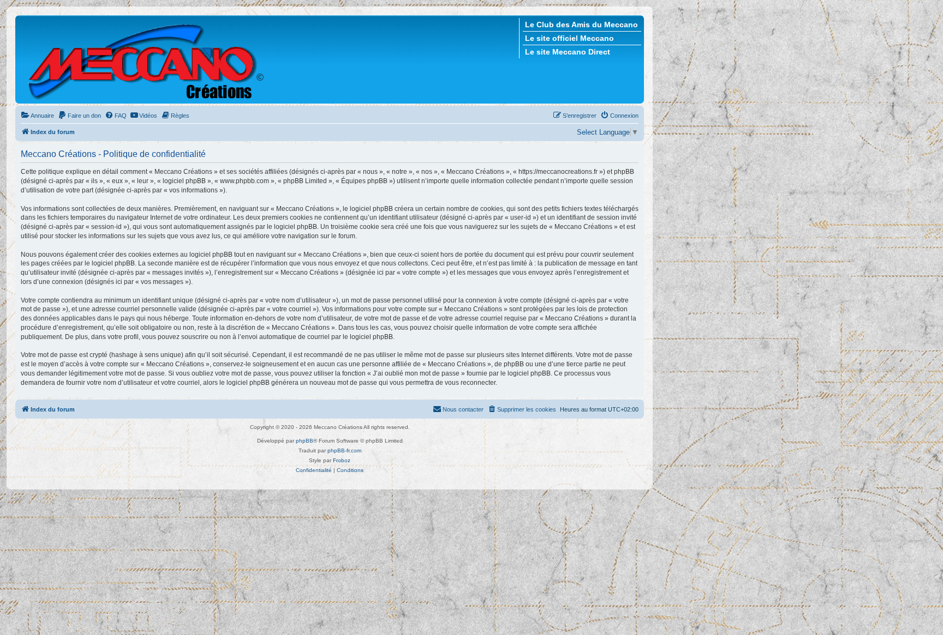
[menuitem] (37, 115)
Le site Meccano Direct (567, 51)
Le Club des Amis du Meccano (581, 24)
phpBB (304, 441)
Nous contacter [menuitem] (463, 409)
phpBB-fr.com (344, 450)
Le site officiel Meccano (569, 38)
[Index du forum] (147, 59)
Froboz (341, 460)
